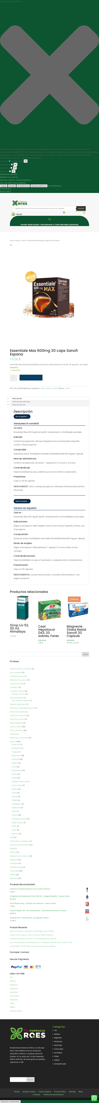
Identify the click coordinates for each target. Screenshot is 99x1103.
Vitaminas (14, 988)
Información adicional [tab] (21, 401)
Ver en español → (22, 416)
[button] (49, 75)
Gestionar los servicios (9, 177)
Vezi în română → (22, 501)
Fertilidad (14, 999)
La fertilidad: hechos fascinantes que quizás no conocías (33, 946)
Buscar (81, 208)
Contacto (36, 1094)
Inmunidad (14, 996)
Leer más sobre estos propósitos (13, 183)
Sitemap (72, 1091)
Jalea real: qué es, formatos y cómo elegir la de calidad (32, 931)
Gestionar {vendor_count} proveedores (15, 180)
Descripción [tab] (17, 398)
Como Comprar (45, 1091)
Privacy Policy (5, 189)
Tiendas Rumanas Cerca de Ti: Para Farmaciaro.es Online (33, 938)
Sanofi (24, 240)
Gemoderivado (16, 1011)
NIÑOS (12, 1007)
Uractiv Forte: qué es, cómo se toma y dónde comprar (31, 935)
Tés (11, 977)
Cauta (85, 654)
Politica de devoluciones (53, 1094)
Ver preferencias (23, 186)
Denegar (12, 186)
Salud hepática (47, 388)
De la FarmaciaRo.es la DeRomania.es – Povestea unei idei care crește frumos (41, 942)
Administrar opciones (8, 174)
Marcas (17, 240)
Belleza (13, 981)
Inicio (12, 240)
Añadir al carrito (31, 377)
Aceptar (4, 186)
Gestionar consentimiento (10, 1101)
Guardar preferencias (38, 186)
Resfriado (14, 992)
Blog (80, 1091)
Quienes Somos (29, 1091)
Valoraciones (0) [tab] (18, 405)
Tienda (18, 214)
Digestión (14, 985)
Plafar (12, 1003)
